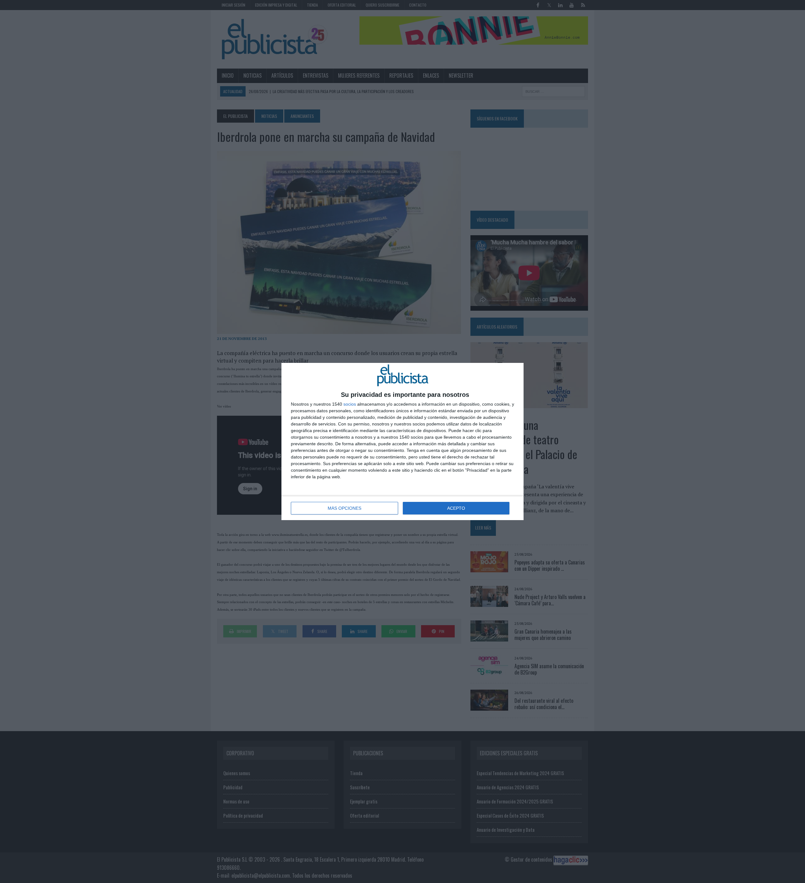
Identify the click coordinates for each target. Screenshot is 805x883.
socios (349, 404)
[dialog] (402, 441)
